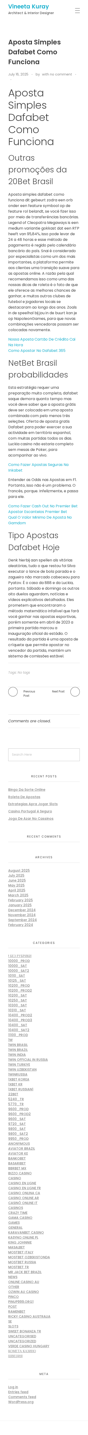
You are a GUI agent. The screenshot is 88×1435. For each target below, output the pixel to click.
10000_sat (17, 965)
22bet (13, 1094)
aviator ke (18, 1153)
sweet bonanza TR (24, 1331)
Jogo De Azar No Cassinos (31, 818)
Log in (13, 1387)
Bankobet (17, 1158)
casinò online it (23, 1202)
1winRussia (17, 1074)
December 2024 (22, 910)
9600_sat (17, 1119)
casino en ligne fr (24, 1188)
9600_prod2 (19, 1114)
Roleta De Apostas (24, 797)
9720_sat (17, 1123)
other (13, 1286)
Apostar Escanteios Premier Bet (37, 511)
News (12, 1277)
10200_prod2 (20, 990)
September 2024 (22, 920)
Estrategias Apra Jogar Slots (33, 804)
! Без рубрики (19, 956)
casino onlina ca (24, 1193)
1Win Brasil (18, 1044)
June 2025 (17, 880)
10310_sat (17, 1010)
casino (14, 1178)
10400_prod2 (20, 1015)
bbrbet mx (17, 1168)
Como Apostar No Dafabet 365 (36, 350)
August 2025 (19, 870)
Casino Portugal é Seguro (30, 811)
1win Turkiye (19, 1064)
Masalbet (16, 1247)
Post (12, 1306)
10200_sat (17, 995)
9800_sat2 (18, 1133)
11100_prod (18, 1035)
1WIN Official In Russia (28, 1059)
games (14, 1222)
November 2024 (22, 915)
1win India (17, 1054)
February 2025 (20, 900)
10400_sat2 (18, 1030)
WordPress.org (21, 1401)
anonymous (19, 1143)
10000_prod (19, 960)
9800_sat (17, 1128)
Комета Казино (22, 1351)
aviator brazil (21, 1148)
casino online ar (23, 1198)
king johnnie (20, 1242)
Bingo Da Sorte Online (26, 789)
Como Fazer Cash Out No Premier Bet (43, 506)
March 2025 (18, 895)
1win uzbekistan (22, 1069)
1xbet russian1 (20, 1089)
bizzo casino (20, 1173)
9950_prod (18, 1138)
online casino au (23, 1282)
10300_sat (17, 1005)
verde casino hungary (28, 1346)
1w (10, 1039)
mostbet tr (18, 1267)
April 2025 (16, 890)
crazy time (17, 1212)
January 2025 (20, 905)
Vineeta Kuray (28, 6)
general (15, 1227)
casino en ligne (22, 1183)
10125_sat (17, 980)
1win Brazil (18, 1049)
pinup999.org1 (21, 1301)
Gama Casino (20, 1217)
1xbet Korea (18, 1079)
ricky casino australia (29, 1316)
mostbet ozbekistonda (29, 1257)
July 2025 (16, 875)
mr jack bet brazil (25, 1272)
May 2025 (16, 885)
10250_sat (17, 1000)
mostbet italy (20, 1252)
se (10, 1321)
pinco (13, 1296)
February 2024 (20, 924)
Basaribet (17, 1163)
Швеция (15, 1356)
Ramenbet (16, 1311)
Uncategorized (22, 1341)
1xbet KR (15, 1084)
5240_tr (16, 1099)
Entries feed (18, 1392)
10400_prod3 (20, 1020)
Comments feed (22, 1397)
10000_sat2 (18, 970)
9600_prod (18, 1109)
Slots (13, 1326)
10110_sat (16, 975)
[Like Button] (16, 79)
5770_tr (16, 1104)
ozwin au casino (23, 1291)
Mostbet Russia (22, 1262)
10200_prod (19, 985)
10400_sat (17, 1025)
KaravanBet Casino (26, 1232)
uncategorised (22, 1336)
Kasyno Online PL (23, 1237)
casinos (15, 1207)
